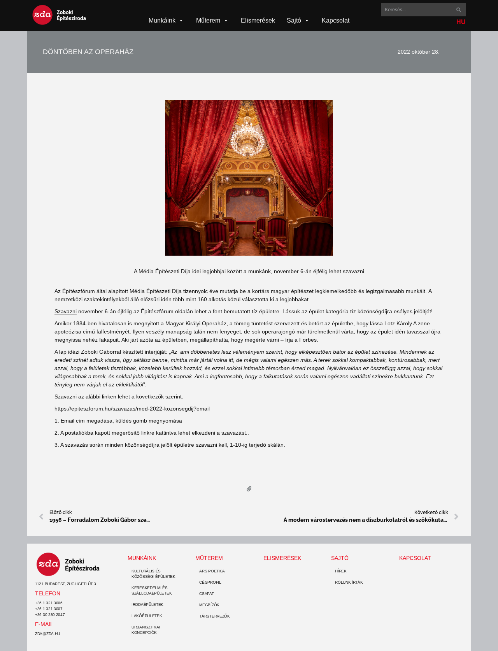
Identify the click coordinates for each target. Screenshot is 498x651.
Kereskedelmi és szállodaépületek (152, 590)
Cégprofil (210, 582)
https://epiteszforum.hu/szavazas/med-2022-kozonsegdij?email (132, 408)
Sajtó (340, 558)
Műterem (209, 558)
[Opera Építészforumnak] (249, 178)
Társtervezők (214, 616)
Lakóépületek (147, 616)
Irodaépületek (147, 604)
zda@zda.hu (47, 634)
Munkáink (142, 558)
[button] (166, 20)
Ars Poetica (212, 571)
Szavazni (65, 311)
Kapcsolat (415, 558)
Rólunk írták (349, 582)
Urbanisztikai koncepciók (146, 630)
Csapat (206, 593)
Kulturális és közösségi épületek (153, 574)
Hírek (341, 571)
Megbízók (209, 605)
